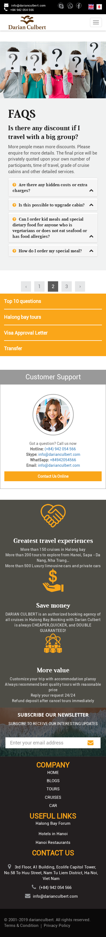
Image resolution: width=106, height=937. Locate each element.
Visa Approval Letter (26, 333)
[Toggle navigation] (96, 22)
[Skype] (62, 7)
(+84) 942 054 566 (60, 449)
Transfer (13, 348)
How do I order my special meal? (50, 251)
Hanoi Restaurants (53, 842)
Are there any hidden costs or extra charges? (50, 187)
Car (53, 805)
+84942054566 (63, 460)
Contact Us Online (53, 476)
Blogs (53, 780)
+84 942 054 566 (22, 10)
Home (53, 772)
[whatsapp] (71, 7)
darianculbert (41, 919)
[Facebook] (79, 7)
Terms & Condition (21, 925)
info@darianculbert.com (28, 5)
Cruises (53, 797)
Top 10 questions (22, 301)
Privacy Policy (57, 925)
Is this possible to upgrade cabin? (51, 205)
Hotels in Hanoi (53, 833)
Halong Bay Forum (53, 823)
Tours (53, 789)
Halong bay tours (22, 317)
